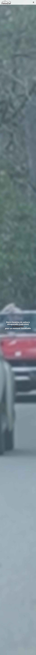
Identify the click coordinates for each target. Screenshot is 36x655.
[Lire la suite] (18, 652)
